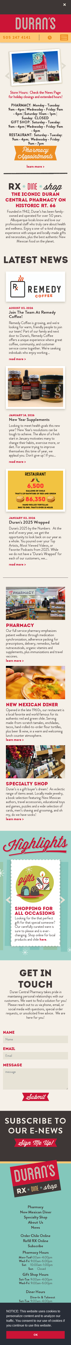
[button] (53, 1325)
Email (9, 1048)
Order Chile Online (35, 1236)
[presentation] (7, 75)
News (35, 1227)
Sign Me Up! (35, 1143)
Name (9, 1032)
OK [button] (36, 1335)
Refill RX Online (35, 1241)
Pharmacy (35, 1207)
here (43, 939)
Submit (35, 1097)
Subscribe (35, 1246)
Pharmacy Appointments (35, 153)
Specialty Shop (35, 1217)
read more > (17, 358)
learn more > (35, 166)
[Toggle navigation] (64, 37)
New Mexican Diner (35, 1212)
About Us (35, 1222)
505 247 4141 (17, 37)
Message (12, 1065)
